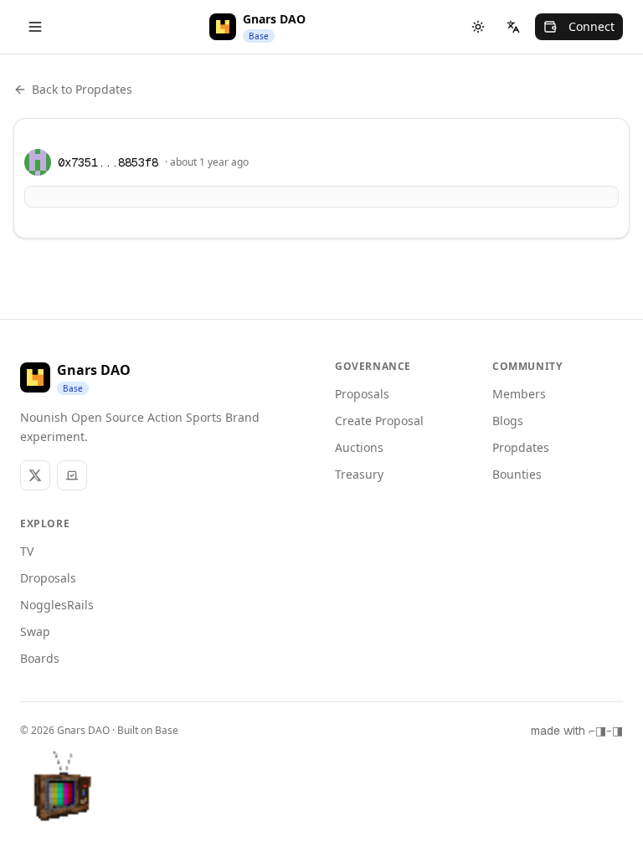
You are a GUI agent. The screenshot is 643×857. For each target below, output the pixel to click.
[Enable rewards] (587, 801)
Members (519, 394)
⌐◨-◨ (606, 730)
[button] (63, 793)
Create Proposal (379, 420)
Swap (35, 631)
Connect (591, 26)
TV (26, 551)
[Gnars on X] (35, 475)
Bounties (517, 474)
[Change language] (513, 27)
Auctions (359, 447)
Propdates (520, 447)
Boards (39, 658)
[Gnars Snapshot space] (72, 475)
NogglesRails (57, 605)
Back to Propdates (82, 89)
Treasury (359, 474)
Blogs (507, 420)
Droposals (48, 578)
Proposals (362, 394)
